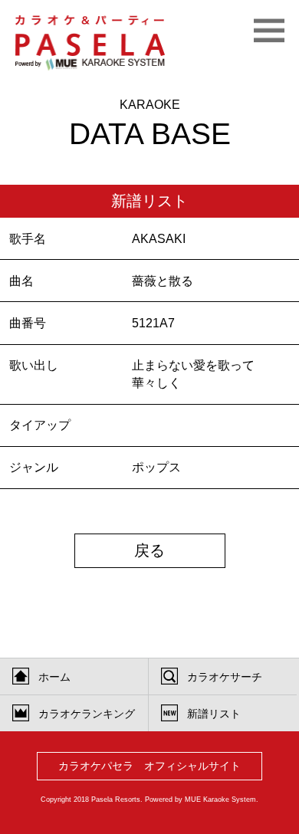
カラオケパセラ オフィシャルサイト (149, 766)
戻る (149, 550)
